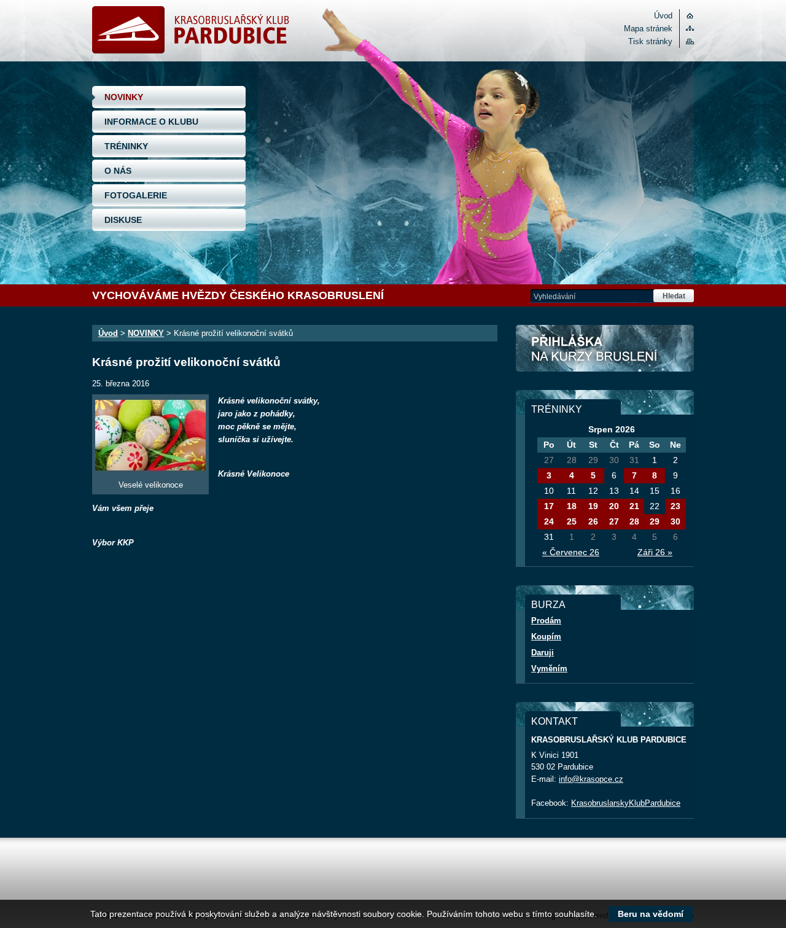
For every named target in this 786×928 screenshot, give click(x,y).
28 (634, 521)
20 (614, 506)
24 (549, 521)
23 (675, 506)
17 (549, 506)
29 (655, 521)
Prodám (546, 620)
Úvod (663, 15)
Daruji (542, 652)
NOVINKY (123, 97)
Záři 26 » (654, 552)
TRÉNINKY (126, 146)
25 (572, 521)
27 (614, 521)
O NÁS (117, 171)
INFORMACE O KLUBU (151, 122)
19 (593, 506)
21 (634, 506)
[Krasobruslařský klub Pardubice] (190, 50)
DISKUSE (123, 220)
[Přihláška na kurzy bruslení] (605, 348)
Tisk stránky (650, 41)
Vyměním (549, 668)
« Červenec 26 (570, 552)
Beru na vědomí (650, 914)
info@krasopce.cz (591, 779)
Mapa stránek (648, 28)
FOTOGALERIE (135, 195)
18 (572, 506)
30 (675, 521)
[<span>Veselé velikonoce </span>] (150, 435)
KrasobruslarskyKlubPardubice (625, 803)
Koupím (546, 636)
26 (593, 521)
